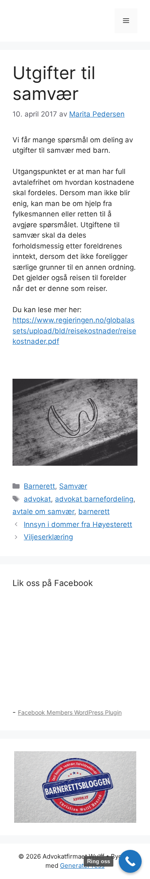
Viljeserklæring (48, 537)
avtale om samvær (43, 511)
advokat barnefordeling (94, 499)
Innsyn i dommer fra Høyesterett (78, 524)
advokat (37, 499)
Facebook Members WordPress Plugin (70, 712)
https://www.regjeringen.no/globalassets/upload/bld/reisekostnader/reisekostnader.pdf (74, 330)
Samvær (73, 486)
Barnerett (39, 486)
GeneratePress (82, 865)
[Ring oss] (130, 861)
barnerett (94, 511)
